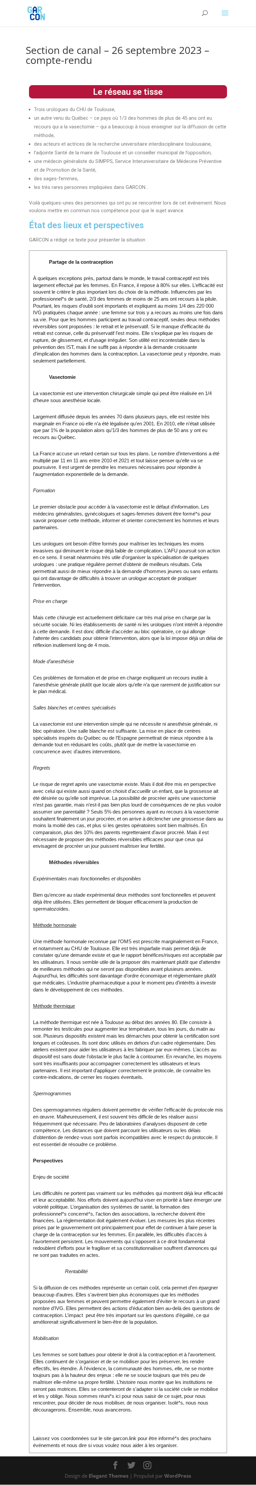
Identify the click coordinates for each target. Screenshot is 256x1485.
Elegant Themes (108, 1475)
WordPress (177, 1475)
